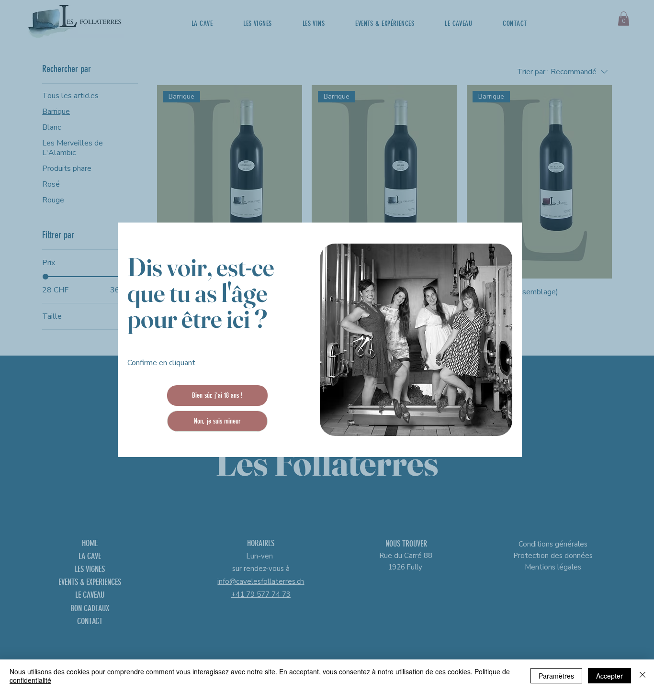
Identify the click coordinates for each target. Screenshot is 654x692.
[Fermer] (642, 675)
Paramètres (556, 676)
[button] (217, 395)
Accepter (609, 676)
